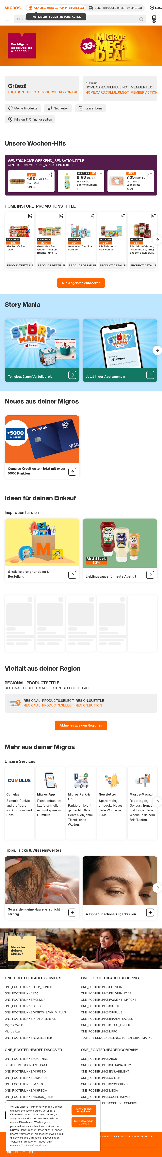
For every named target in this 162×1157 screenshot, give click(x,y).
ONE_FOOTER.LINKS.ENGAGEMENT (105, 1071)
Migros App (12, 1031)
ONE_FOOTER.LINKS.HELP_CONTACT (30, 987)
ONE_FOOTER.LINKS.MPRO (99, 1031)
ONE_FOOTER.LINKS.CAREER (100, 1078)
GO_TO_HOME (12, 8)
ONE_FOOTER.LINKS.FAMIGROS (26, 1078)
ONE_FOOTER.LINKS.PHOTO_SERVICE (30, 1019)
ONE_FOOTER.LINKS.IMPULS (24, 1084)
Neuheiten (61, 108)
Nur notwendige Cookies (84, 1122)
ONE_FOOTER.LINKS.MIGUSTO (25, 1071)
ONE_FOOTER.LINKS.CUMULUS (101, 1012)
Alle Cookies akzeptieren (84, 1110)
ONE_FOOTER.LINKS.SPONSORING (104, 1084)
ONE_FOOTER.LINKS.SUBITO (100, 1006)
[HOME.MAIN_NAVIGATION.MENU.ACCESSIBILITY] (6, 19)
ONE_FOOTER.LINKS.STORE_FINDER (105, 1025)
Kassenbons (94, 108)
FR (16, 1152)
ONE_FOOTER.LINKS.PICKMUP (25, 1000)
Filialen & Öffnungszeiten (33, 119)
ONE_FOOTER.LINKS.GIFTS (23, 1006)
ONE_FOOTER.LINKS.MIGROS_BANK (29, 1097)
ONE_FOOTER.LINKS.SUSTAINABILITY (106, 1065)
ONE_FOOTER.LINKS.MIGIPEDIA (26, 1090)
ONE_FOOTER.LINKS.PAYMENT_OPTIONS (109, 1000)
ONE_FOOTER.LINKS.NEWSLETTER (28, 1038)
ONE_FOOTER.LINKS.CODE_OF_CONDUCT (109, 1103)
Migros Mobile (14, 1025)
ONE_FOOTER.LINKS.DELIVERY (101, 987)
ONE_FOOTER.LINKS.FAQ (22, 993)
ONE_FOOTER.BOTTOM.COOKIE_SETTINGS (126, 1136)
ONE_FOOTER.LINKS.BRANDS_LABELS (107, 1019)
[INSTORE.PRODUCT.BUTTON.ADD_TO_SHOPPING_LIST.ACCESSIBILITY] (50, 175)
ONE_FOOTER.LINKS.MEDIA (99, 1090)
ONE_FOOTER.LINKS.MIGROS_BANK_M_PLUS (35, 1012)
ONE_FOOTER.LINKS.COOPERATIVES (106, 1097)
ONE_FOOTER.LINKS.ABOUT (100, 1059)
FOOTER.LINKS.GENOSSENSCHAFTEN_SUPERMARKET (117, 1038)
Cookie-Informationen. (34, 1145)
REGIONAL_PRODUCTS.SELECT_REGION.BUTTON (63, 705)
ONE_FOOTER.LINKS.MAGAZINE (26, 1059)
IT (24, 1152)
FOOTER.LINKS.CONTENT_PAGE (26, 1065)
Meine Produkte (26, 108)
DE (9, 1152)
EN (31, 1152)
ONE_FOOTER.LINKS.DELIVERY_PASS (106, 993)
